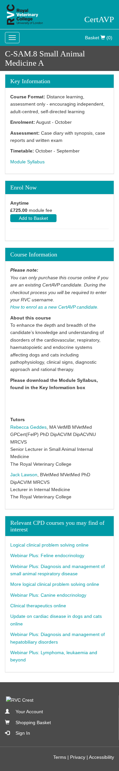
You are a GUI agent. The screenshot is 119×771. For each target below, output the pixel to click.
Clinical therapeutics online (38, 605)
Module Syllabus (27, 161)
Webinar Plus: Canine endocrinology (48, 595)
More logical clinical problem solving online (54, 584)
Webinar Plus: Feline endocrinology (47, 555)
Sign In (23, 733)
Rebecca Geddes (28, 427)
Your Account (29, 711)
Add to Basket (33, 218)
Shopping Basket (33, 722)
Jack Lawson (23, 474)
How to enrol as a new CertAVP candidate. (54, 307)
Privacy (77, 757)
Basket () (98, 37)
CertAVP (99, 19)
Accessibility (101, 757)
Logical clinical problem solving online (49, 545)
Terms (59, 757)
